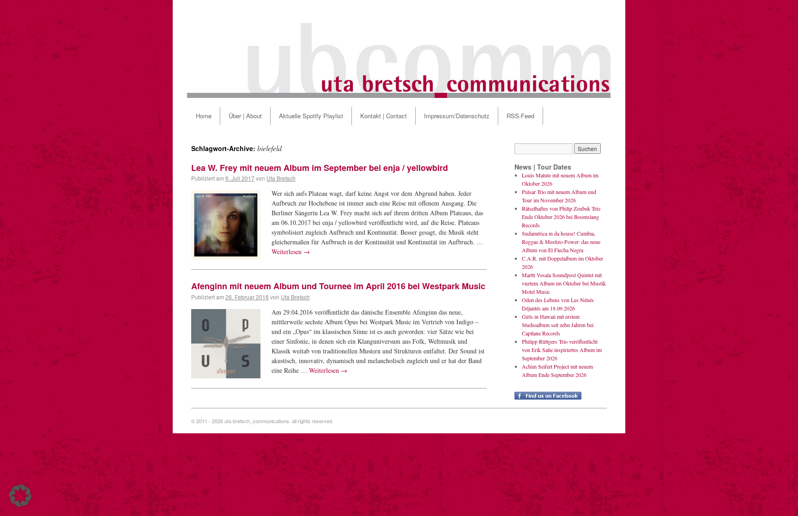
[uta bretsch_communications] (399, 49)
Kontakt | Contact (383, 115)
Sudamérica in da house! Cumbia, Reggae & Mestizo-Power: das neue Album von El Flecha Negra (561, 242)
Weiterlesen (291, 251)
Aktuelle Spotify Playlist (311, 115)
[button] (20, 495)
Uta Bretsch (281, 178)
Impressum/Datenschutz (457, 115)
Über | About (245, 115)
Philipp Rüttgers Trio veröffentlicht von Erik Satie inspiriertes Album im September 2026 (562, 350)
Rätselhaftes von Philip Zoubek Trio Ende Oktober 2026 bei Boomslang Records (561, 217)
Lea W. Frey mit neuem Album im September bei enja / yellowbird (319, 168)
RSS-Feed (520, 115)
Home (204, 115)
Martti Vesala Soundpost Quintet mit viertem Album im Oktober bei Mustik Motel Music (564, 283)
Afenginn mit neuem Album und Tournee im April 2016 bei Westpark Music (338, 286)
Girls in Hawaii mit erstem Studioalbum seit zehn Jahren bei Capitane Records (557, 325)
